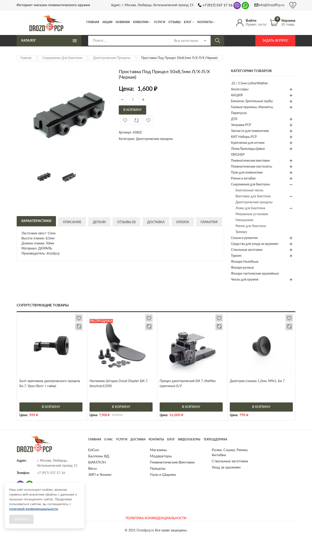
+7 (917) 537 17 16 (217, 5)
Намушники (244, 220)
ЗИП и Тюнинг (100, 475)
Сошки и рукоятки (244, 238)
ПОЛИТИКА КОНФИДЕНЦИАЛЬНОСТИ (156, 518)
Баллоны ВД (98, 456)
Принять (21, 519)
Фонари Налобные (244, 261)
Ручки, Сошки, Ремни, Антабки (230, 452)
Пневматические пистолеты (251, 166)
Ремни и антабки (243, 178)
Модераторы (161, 456)
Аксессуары (240, 89)
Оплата (182, 222)
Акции (107, 22)
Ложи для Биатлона (250, 208)
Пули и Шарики (163, 475)
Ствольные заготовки (246, 250)
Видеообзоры (189, 439)
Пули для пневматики (247, 172)
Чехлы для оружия (244, 279)
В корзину (132, 110)
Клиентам (140, 22)
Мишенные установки (251, 214)
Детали (99, 222)
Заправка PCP (241, 125)
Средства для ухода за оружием (254, 244)
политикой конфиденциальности (33, 509)
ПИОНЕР (238, 154)
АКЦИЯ (237, 95)
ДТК (234, 119)
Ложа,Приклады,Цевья (248, 148)
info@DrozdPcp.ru (271, 5)
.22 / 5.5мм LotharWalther (249, 83)
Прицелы (158, 468)
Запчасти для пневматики (250, 131)
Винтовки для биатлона (253, 196)
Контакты (205, 22)
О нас (108, 439)
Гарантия (209, 222)
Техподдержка (215, 439)
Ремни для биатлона (250, 226)
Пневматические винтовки (250, 160)
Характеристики (36, 221)
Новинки (123, 22)
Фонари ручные (242, 267)
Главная (92, 22)
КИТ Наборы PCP (244, 137)
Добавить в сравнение (136, 120)
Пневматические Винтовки (172, 462)
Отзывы (174, 22)
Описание (72, 222)
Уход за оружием (226, 467)
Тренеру (241, 232)
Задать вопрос (275, 40)
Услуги (159, 22)
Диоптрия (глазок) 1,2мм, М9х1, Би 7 (257, 381)
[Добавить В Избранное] (125, 120)
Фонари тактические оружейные (255, 273)
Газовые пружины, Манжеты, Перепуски (252, 110)
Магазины (158, 450)
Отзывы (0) (126, 222)
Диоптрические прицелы (111, 58)
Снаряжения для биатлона (62, 58)
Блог (188, 22)
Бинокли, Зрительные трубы (252, 101)
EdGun (93, 450)
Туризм (236, 255)
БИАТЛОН (97, 462)
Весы (92, 468)
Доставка (156, 222)
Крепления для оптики (247, 143)
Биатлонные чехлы (249, 190)
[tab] (36, 220)
